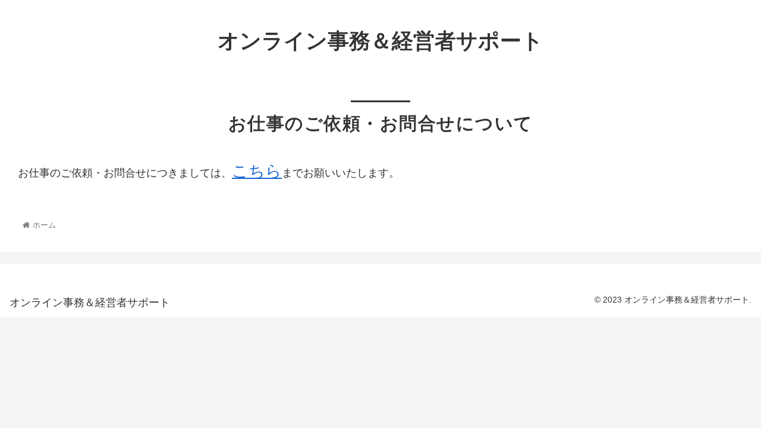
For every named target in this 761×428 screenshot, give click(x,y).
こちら (257, 171)
